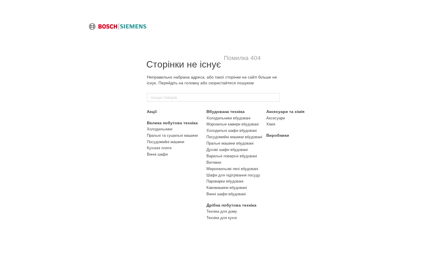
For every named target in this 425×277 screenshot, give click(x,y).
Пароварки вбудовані (224, 181)
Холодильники (159, 129)
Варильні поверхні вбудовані (231, 156)
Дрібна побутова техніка (231, 205)
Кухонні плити (159, 148)
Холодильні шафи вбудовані (231, 130)
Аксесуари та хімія (285, 111)
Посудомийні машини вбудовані (234, 137)
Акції (152, 111)
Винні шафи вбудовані (226, 194)
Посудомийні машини (165, 142)
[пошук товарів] (275, 97)
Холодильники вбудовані (228, 118)
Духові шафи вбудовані (227, 149)
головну (191, 83)
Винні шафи (157, 154)
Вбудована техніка (225, 111)
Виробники (277, 135)
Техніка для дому (221, 211)
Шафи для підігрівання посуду (233, 175)
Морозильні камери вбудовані (232, 124)
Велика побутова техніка (172, 123)
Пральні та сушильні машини (172, 135)
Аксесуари (275, 118)
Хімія (270, 124)
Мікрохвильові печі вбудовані (232, 169)
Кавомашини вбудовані (226, 187)
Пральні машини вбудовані (230, 143)
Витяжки (213, 162)
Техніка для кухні (221, 218)
